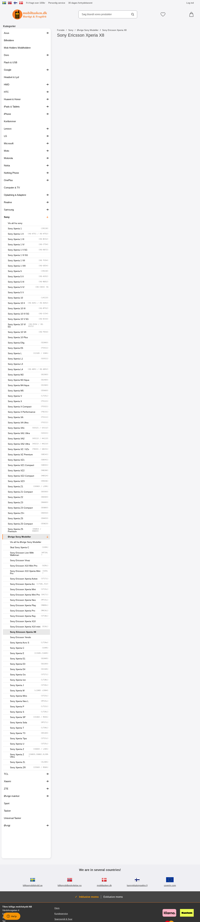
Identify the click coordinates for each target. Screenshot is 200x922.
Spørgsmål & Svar (63, 919)
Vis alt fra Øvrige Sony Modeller (25, 542)
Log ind (190, 3)
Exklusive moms (113, 896)
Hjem (57, 908)
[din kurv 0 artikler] (192, 14)
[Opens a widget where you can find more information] (11, 916)
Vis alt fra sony (15, 223)
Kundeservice (61, 913)
